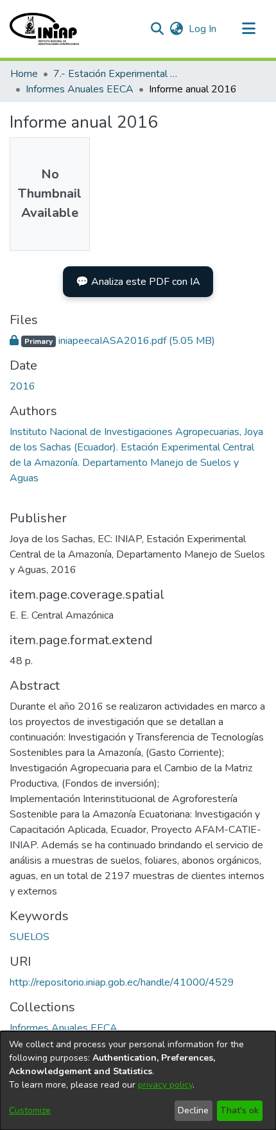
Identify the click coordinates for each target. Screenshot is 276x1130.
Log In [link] (203, 29)
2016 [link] (22, 386)
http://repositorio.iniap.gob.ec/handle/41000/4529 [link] (122, 982)
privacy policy (165, 1085)
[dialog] (138, 1080)
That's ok (239, 1110)
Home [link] (24, 74)
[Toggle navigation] (248, 29)
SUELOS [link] (29, 937)
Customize (30, 1110)
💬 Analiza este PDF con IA (138, 282)
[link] (112, 341)
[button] (44, 29)
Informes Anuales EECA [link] (80, 89)
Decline (193, 1110)
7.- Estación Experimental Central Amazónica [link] (117, 74)
